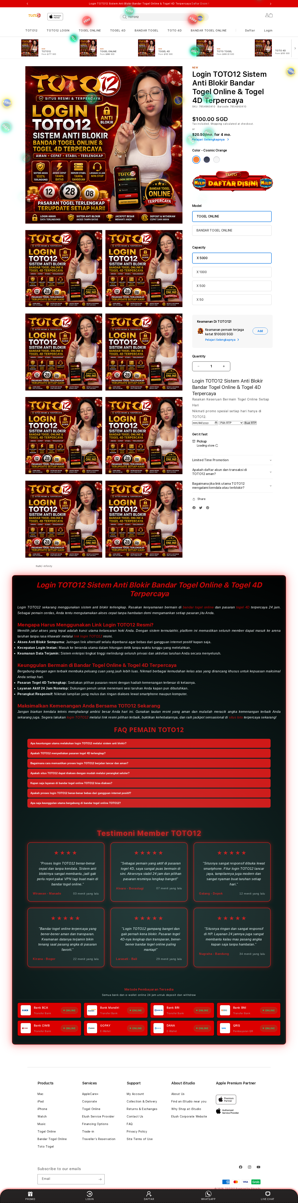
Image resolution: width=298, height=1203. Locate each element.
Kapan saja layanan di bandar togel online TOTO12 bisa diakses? (71, 783)
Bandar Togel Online (52, 1139)
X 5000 (202, 258)
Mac (41, 1094)
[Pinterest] (208, 508)
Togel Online (47, 1131)
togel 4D (243, 607)
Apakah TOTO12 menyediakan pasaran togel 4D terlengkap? (68, 753)
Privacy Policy (137, 1131)
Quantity (199, 356)
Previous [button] (27, 4)
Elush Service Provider (98, 1116)
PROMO (30, 1199)
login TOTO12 (78, 717)
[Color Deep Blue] (207, 159)
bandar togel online (198, 607)
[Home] (34, 15)
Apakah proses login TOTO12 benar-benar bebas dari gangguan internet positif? (80, 793)
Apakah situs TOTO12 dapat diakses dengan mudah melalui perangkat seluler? (80, 773)
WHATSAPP (208, 1199)
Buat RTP (250, 422)
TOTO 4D (174, 30)
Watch (42, 1116)
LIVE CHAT (267, 1199)
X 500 (200, 286)
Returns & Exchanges (142, 1109)
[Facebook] (195, 508)
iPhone (42, 1109)
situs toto (236, 717)
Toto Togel (46, 1146)
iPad (41, 1101)
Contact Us (135, 1116)
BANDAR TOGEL (146, 30)
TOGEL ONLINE (90, 30)
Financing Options (95, 1124)
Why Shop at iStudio (186, 1109)
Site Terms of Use (140, 1139)
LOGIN (90, 1199)
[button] (31, 30)
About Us (178, 1094)
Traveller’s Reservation (99, 1139)
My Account (135, 1094)
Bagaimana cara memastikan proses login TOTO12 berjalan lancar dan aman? (79, 763)
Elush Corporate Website (189, 1116)
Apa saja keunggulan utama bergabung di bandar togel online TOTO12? (75, 803)
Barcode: (223, 106)
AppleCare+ (90, 1094)
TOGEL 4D (118, 30)
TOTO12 (31, 30)
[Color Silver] (216, 159)
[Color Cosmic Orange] (196, 160)
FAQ (130, 1124)
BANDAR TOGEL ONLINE (208, 30)
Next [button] (271, 4)
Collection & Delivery (142, 1101)
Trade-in (88, 1131)
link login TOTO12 (88, 636)
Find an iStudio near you (188, 1101)
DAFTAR (149, 1199)
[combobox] (164, 17)
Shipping (216, 123)
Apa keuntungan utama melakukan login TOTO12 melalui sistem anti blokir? (78, 743)
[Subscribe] (99, 1179)
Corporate (89, 1101)
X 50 (200, 300)
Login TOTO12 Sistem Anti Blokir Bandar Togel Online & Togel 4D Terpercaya (149, 3)
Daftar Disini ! (200, 3)
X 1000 (201, 272)
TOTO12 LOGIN (58, 30)
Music (42, 1124)
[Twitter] (202, 508)
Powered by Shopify (248, 1188)
